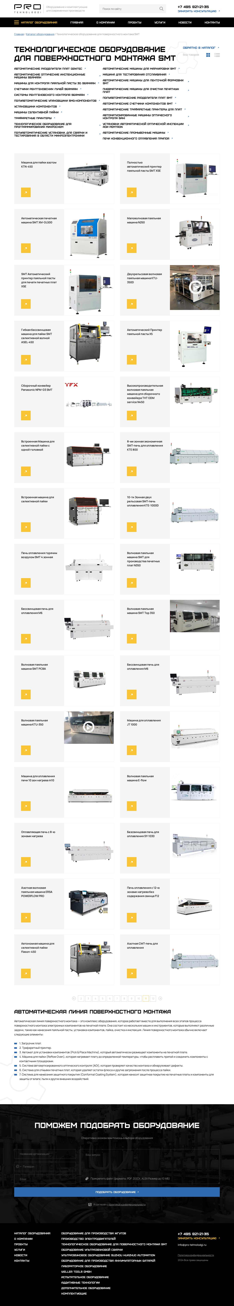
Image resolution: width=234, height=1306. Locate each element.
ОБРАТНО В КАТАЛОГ (199, 47)
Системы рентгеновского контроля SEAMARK (49, 94)
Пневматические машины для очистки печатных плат (141, 90)
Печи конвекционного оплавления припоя (136, 138)
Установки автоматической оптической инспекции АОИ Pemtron (143, 125)
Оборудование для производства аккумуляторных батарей (108, 1260)
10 (138, 998)
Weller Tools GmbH (76, 1271)
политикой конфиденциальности (127, 1204)
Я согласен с (120, 1204)
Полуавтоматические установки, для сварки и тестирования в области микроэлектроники (50, 134)
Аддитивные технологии (80, 1282)
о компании (105, 22)
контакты (212, 22)
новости (185, 22)
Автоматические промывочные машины (134, 132)
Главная (19, 34)
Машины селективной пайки (36, 112)
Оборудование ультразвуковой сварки (92, 1249)
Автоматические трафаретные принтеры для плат (142, 109)
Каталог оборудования (40, 34)
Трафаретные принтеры (33, 118)
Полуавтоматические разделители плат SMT (138, 97)
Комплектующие (74, 1293)
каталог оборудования (39, 22)
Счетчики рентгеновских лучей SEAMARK (46, 88)
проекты (134, 22)
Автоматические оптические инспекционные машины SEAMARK (49, 76)
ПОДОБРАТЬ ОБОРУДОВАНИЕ (116, 1191)
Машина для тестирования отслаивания (134, 74)
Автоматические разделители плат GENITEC (48, 68)
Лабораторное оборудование (84, 1266)
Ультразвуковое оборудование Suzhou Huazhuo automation (108, 1255)
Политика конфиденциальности (196, 1255)
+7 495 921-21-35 (193, 7)
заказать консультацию (197, 11)
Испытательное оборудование (85, 1277)
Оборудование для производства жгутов (93, 1233)
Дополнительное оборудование (85, 1287)
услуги (160, 22)
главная (76, 22)
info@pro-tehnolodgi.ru (192, 1245)
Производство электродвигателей (88, 1238)
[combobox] (18, 1166)
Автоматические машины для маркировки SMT (139, 68)
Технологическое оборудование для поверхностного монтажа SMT (114, 1244)
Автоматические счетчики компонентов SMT (138, 103)
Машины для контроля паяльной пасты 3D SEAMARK (55, 83)
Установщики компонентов (35, 106)
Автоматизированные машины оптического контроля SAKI (137, 116)
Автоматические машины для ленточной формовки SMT (143, 82)
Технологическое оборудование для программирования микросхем (42, 125)
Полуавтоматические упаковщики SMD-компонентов (55, 100)
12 (153, 998)
